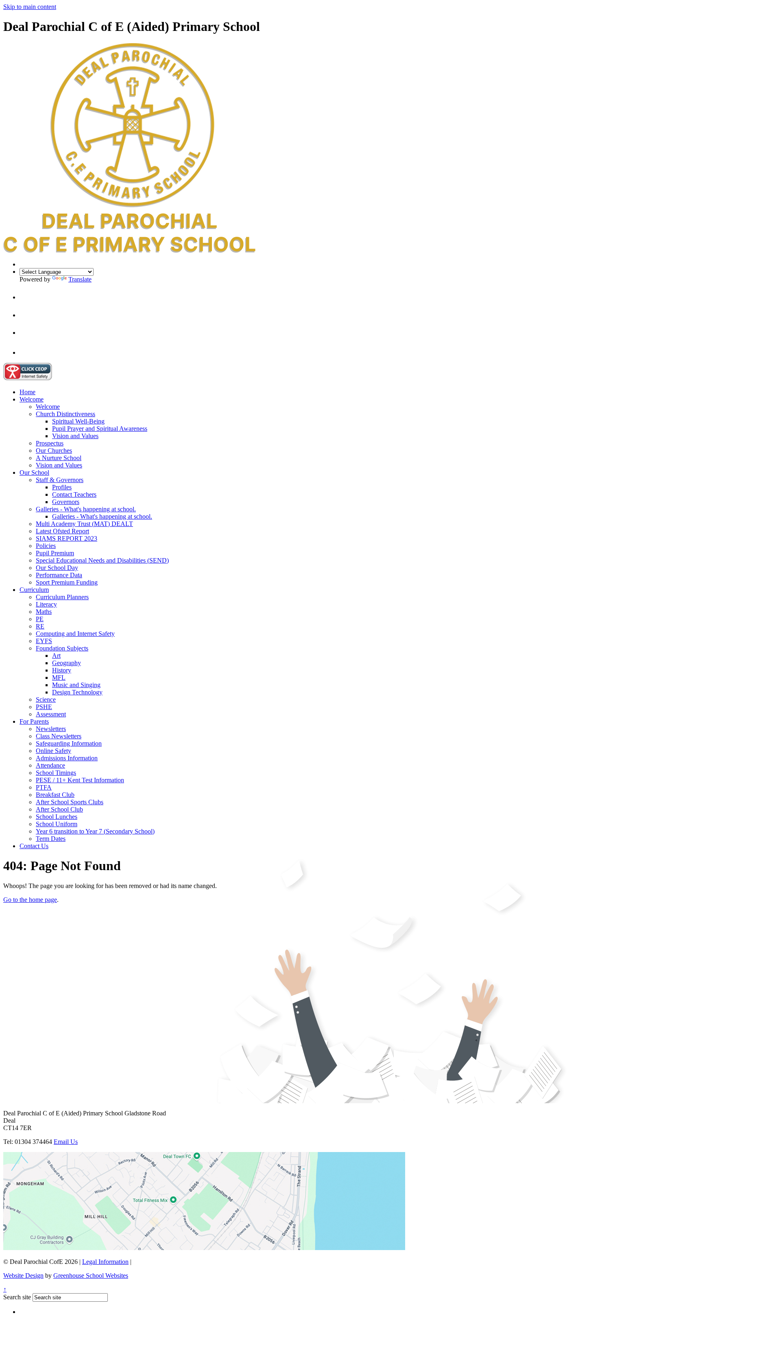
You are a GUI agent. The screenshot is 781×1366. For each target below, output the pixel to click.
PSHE (44, 706)
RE (40, 626)
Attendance (50, 765)
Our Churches (54, 450)
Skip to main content (29, 6)
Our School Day (57, 567)
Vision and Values (75, 435)
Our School (34, 472)
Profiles (62, 487)
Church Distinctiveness (65, 413)
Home (27, 391)
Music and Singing (76, 684)
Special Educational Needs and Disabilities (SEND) (102, 560)
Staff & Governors (59, 479)
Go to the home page (30, 899)
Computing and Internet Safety (75, 633)
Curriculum (34, 589)
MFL (58, 677)
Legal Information (105, 1261)
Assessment (51, 714)
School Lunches (56, 816)
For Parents (34, 721)
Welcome (32, 399)
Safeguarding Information (69, 743)
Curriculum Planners (62, 597)
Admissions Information (67, 758)
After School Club (59, 809)
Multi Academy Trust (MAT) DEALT (84, 523)
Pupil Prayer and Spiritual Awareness (99, 428)
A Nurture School (58, 457)
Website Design (23, 1275)
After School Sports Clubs (69, 802)
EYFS (44, 640)
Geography (66, 662)
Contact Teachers (74, 494)
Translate (80, 279)
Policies (46, 545)
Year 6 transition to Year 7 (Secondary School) (95, 831)
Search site (17, 1297)
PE (40, 618)
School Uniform (56, 823)
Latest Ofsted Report (62, 531)
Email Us (66, 1141)
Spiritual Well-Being (78, 421)
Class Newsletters (58, 736)
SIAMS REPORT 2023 (66, 538)
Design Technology (77, 692)
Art (56, 655)
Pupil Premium (55, 553)
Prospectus (49, 443)
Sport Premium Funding (67, 582)
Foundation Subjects (62, 648)
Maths (44, 611)
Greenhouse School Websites (90, 1275)
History (61, 670)
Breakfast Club (55, 794)
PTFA (44, 787)
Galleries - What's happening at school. (86, 509)
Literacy (46, 604)
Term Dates (50, 838)
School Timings (56, 772)
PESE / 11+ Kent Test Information (80, 780)
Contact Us (34, 845)
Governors (65, 501)
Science (46, 699)
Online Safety (53, 750)
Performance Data (59, 575)
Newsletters (51, 728)
